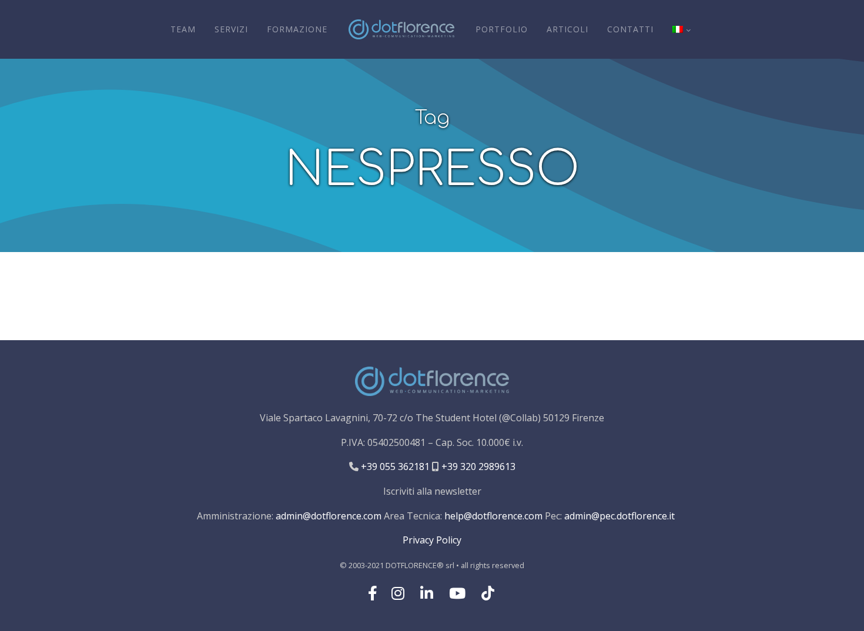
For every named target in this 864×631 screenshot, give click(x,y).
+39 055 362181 (394, 466)
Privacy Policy (432, 539)
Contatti (630, 29)
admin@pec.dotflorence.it (619, 515)
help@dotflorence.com (493, 515)
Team (183, 29)
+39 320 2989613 (477, 466)
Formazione (297, 29)
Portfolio (501, 29)
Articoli (567, 29)
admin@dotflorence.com (328, 515)
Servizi (231, 29)
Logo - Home (401, 29)
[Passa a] (681, 29)
